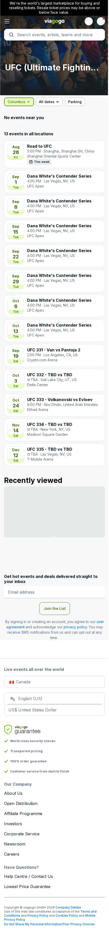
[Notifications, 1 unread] (101, 21)
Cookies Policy (67, 915)
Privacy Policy (37, 915)
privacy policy (75, 627)
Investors (13, 823)
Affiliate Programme (23, 813)
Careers (11, 854)
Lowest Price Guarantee (27, 886)
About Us (13, 793)
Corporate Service (22, 833)
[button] (21, 21)
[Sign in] (89, 21)
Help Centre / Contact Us (28, 876)
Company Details (68, 907)
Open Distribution (21, 803)
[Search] (54, 35)
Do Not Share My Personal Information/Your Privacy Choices (49, 924)
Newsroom (14, 843)
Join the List (55, 608)
